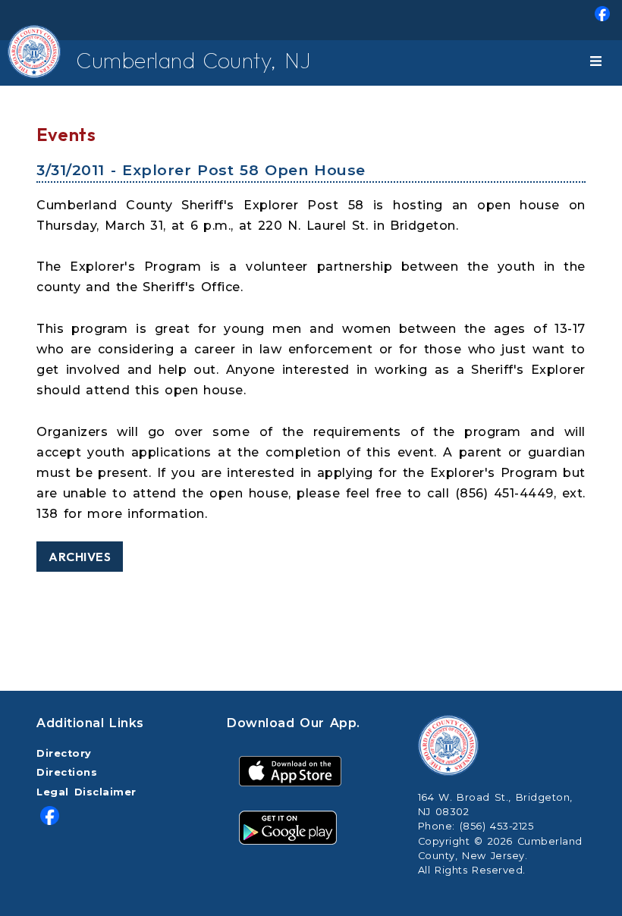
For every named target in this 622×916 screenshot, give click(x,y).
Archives (80, 556)
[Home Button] (25, 63)
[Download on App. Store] (290, 770)
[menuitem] (311, 20)
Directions (66, 772)
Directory (64, 753)
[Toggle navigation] (598, 63)
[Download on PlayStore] (288, 827)
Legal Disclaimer (86, 792)
